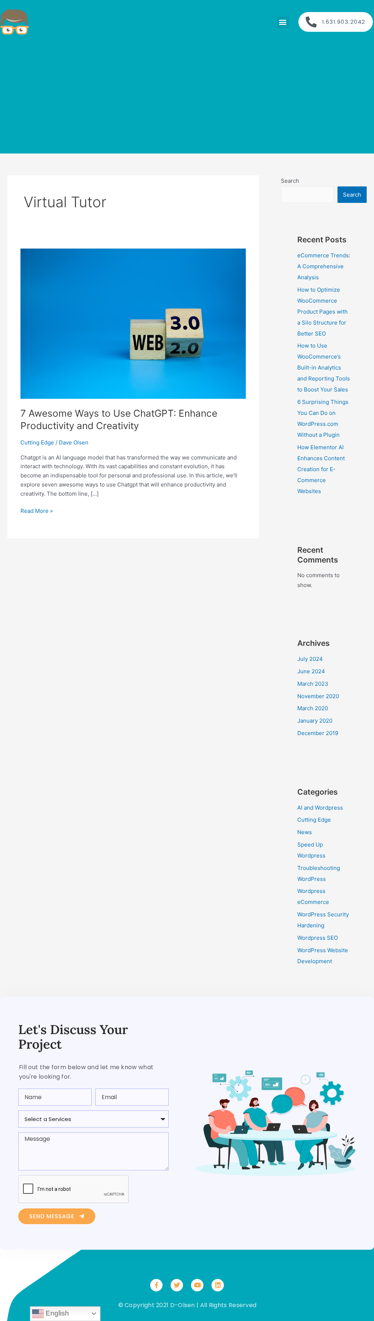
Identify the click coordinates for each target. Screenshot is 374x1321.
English (56, 1313)
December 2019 (317, 733)
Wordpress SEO (317, 937)
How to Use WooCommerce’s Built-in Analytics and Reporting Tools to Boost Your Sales (323, 367)
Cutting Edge (37, 442)
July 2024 (310, 658)
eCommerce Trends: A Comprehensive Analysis (323, 266)
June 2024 (311, 671)
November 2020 (318, 696)
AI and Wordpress (320, 807)
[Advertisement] (187, 95)
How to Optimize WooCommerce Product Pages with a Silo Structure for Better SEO (322, 311)
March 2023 (312, 683)
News (304, 832)
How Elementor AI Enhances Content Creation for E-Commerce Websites (321, 469)
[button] (283, 22)
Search (290, 180)
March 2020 (312, 708)
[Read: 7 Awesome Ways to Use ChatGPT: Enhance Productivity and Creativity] (133, 323)
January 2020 (314, 720)
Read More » (36, 510)
